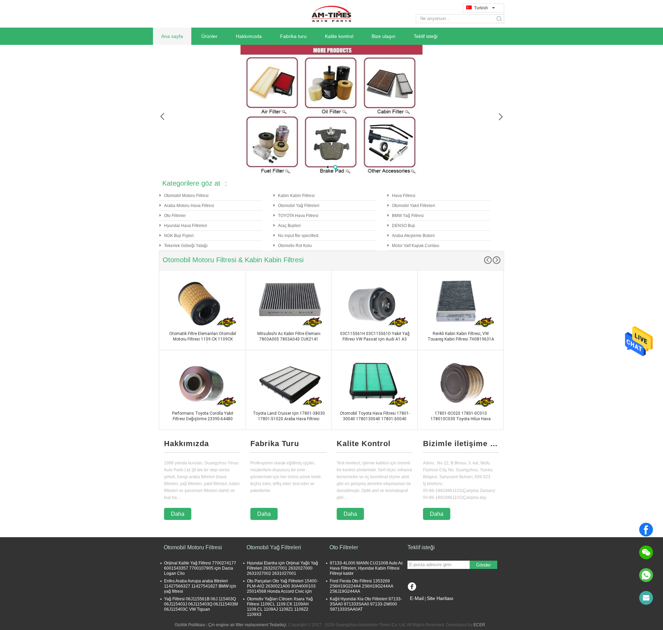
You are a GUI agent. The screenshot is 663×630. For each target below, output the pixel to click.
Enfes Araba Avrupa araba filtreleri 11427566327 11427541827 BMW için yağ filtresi (200, 586)
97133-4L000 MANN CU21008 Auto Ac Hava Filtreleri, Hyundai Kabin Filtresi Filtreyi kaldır (366, 568)
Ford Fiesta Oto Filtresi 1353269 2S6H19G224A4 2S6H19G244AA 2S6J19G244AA (361, 586)
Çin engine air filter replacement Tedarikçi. (248, 624)
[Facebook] (646, 530)
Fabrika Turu (274, 443)
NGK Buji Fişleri (179, 235)
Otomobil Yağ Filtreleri (298, 205)
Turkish (481, 8)
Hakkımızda (249, 36)
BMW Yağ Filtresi (408, 215)
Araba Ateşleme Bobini (413, 235)
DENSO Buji (403, 225)
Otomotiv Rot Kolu (295, 245)
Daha (177, 514)
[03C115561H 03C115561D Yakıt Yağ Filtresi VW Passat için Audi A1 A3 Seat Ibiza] (374, 303)
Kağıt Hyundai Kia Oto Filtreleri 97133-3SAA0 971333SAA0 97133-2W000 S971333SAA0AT (366, 604)
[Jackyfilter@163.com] (646, 598)
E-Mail (417, 598)
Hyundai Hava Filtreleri (185, 225)
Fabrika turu (293, 36)
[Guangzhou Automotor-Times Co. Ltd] (331, 13)
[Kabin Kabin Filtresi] (331, 110)
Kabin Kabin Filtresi (296, 195)
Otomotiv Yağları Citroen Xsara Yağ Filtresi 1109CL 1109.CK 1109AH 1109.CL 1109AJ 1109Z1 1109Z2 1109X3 (280, 607)
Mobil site (421, 606)
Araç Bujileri (289, 225)
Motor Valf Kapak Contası (415, 245)
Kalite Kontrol (364, 443)
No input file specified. (298, 235)
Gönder (483, 565)
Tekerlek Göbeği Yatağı (186, 245)
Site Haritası (440, 598)
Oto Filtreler (175, 215)
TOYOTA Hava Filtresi (298, 215)
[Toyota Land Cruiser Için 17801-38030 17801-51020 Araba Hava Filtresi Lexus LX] (288, 383)
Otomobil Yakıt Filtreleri (413, 205)
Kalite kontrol (339, 36)
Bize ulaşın (383, 36)
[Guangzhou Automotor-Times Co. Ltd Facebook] (411, 587)
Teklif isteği (426, 36)
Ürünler (209, 36)
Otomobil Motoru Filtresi (186, 195)
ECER (479, 624)
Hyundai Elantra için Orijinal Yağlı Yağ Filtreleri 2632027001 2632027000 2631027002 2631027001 (282, 568)
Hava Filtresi (403, 195)
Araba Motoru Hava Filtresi (189, 205)
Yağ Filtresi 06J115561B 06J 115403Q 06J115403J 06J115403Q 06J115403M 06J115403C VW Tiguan (201, 604)
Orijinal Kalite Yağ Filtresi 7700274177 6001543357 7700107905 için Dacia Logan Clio (200, 568)
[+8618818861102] (646, 575)
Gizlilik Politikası (190, 624)
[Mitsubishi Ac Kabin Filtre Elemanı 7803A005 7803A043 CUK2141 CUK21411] (288, 303)
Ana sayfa (172, 36)
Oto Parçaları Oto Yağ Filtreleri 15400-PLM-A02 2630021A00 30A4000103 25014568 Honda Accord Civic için (282, 586)
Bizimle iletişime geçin (461, 443)
